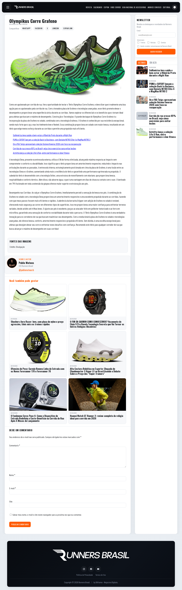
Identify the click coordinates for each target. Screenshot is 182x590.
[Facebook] (91, 569)
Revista (89, 7)
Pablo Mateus (23, 24)
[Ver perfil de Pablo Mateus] (12, 263)
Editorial (166, 7)
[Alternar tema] (174, 7)
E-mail (12, 488)
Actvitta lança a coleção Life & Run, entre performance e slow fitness (41, 152)
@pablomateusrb (26, 270)
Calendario (97, 7)
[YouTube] (98, 569)
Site (10, 501)
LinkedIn (55, 28)
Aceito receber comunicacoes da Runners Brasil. (156, 46)
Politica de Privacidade (84, 575)
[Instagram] (84, 569)
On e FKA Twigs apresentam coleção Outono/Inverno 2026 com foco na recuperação (47, 144)
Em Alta (153, 62)
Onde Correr (115, 7)
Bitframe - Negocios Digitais (106, 582)
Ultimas (142, 62)
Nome (12, 475)
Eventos (163, 43)
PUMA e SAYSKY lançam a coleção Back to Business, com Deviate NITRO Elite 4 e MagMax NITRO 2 (51, 139)
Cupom (106, 7)
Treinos (142, 43)
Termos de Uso (100, 575)
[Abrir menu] (8, 7)
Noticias (153, 43)
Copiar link (67, 28)
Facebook (38, 28)
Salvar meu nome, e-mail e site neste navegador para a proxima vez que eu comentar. (47, 514)
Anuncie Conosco (155, 7)
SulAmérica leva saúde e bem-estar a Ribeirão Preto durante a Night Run (42, 135)
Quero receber (156, 51)
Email (138, 30)
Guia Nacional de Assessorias (134, 7)
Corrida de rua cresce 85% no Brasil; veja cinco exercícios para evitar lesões (44, 148)
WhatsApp (26, 28)
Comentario (14, 445)
